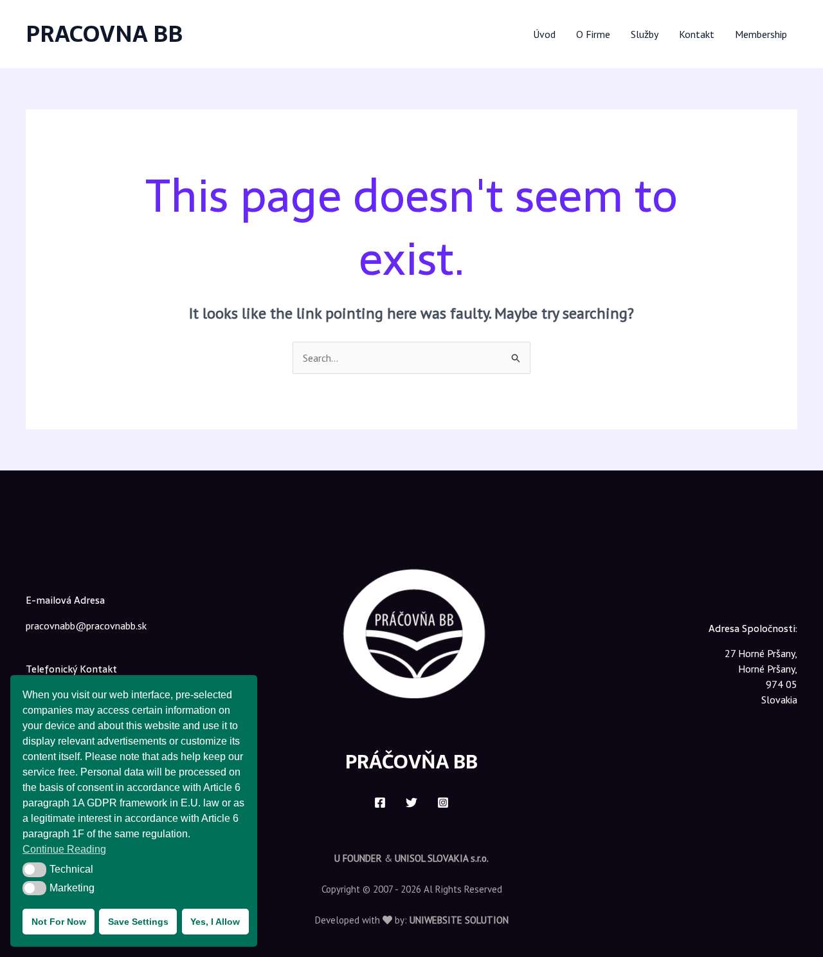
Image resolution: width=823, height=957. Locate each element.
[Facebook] (380, 802)
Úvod (544, 34)
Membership (761, 34)
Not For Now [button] (59, 921)
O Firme (593, 34)
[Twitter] (411, 802)
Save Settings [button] (138, 921)
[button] (34, 869)
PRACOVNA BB (104, 33)
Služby (644, 34)
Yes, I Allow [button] (215, 921)
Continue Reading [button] (64, 849)
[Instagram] (443, 802)
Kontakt (696, 34)
